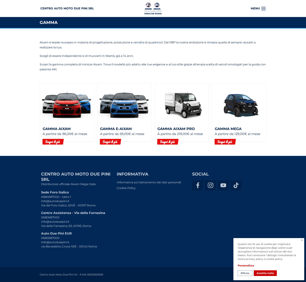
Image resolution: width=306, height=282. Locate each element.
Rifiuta (245, 273)
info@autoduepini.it (55, 201)
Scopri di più (52, 141)
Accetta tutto (265, 273)
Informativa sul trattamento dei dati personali (149, 182)
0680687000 (50, 217)
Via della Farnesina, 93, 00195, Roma (66, 226)
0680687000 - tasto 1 (56, 197)
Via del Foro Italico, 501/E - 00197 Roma (68, 205)
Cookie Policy (126, 188)
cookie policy (274, 259)
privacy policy (254, 259)
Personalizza (246, 265)
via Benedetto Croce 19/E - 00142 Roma (69, 246)
